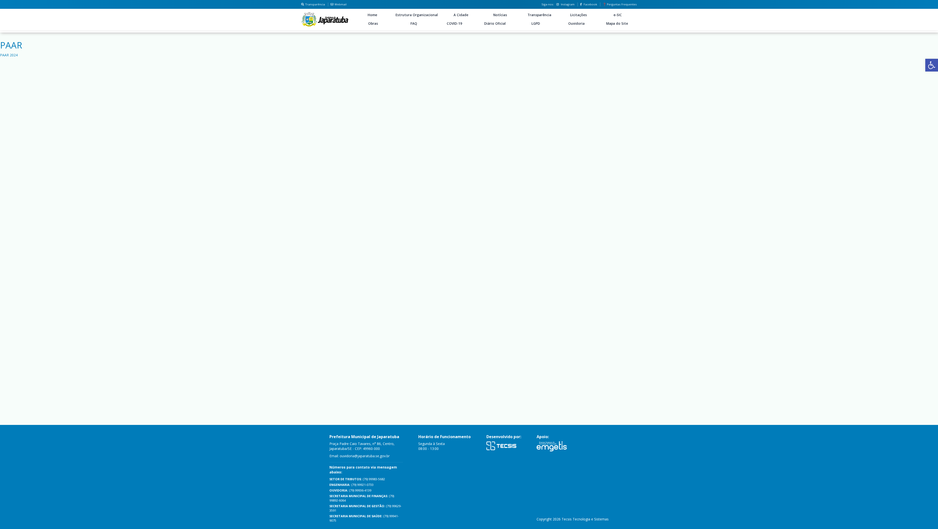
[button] (931, 65)
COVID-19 (454, 23)
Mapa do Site (617, 23)
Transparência (315, 4)
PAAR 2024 (9, 55)
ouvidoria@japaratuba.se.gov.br (365, 456)
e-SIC (617, 15)
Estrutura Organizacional (417, 15)
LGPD (535, 23)
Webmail (341, 4)
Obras (373, 23)
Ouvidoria (576, 23)
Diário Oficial (495, 23)
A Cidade (461, 15)
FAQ (413, 23)
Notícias (500, 15)
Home (372, 15)
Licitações (578, 15)
